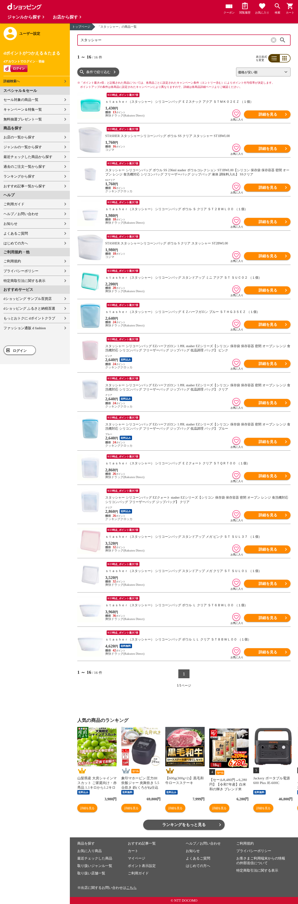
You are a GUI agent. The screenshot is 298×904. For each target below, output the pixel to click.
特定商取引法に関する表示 (24, 281)
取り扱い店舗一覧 (91, 873)
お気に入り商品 (89, 851)
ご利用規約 (12, 261)
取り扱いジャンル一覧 (94, 866)
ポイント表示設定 (142, 866)
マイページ (136, 858)
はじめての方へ (15, 243)
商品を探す (86, 843)
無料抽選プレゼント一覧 (22, 119)
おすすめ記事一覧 (142, 843)
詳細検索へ (11, 81)
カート (133, 851)
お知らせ (10, 224)
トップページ (81, 26)
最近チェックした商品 (94, 858)
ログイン (20, 351)
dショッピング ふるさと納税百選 (29, 308)
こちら (131, 888)
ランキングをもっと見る (184, 824)
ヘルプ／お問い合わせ (20, 214)
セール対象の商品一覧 (20, 100)
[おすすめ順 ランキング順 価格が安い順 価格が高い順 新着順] (261, 72)
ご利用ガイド (13, 204)
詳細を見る (268, 114)
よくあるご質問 (15, 233)
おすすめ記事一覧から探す (24, 186)
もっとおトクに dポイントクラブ (29, 318)
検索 (282, 40)
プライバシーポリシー (20, 271)
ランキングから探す (19, 176)
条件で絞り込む (98, 72)
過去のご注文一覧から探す (24, 166)
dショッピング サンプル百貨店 (27, 299)
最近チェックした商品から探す (27, 157)
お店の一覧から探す (19, 137)
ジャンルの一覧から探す (22, 147)
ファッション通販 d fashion (24, 328)
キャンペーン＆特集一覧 (22, 109)
